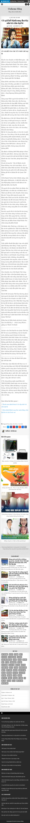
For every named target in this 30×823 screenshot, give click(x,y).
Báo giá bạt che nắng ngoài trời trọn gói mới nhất (14, 811)
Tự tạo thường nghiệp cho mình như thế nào (13, 721)
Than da (10, 678)
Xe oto (13, 681)
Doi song (20, 662)
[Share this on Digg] (23, 427)
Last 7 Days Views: (6, 698)
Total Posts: (4, 706)
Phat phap (9, 424)
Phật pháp (13, 17)
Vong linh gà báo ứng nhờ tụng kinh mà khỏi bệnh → (16, 549)
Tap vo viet (4, 678)
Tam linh (20, 424)
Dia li (3, 662)
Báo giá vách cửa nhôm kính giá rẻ (10, 815)
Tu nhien (21, 678)
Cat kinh (16, 654)
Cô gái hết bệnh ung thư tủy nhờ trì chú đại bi (15, 22)
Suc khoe (15, 424)
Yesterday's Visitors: (7, 695)
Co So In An (4, 657)
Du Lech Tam (11, 665)
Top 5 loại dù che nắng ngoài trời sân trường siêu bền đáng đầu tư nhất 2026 (18, 573)
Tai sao (14, 675)
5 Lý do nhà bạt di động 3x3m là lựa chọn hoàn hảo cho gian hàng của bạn (18, 612)
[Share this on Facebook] (11, 427)
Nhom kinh (9, 673)
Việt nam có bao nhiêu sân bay (9, 755)
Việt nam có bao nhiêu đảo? (9, 748)
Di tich (7, 662)
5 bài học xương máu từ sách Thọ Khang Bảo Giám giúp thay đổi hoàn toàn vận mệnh (18, 624)
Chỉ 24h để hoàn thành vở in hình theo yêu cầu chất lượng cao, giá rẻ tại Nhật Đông (18, 586)
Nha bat (3, 673)
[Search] (28, 4)
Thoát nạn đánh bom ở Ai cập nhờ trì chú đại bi (14, 735)
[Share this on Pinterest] (14, 427)
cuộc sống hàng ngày (7, 660)
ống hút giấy (20, 681)
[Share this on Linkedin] (17, 427)
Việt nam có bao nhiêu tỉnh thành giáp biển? (13, 751)
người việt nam (22, 670)
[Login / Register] (26, 4)
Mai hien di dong (22, 667)
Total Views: (4, 704)
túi (25, 678)
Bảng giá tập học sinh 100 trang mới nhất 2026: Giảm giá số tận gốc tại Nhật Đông (18, 599)
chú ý (21, 654)
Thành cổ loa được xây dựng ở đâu (10, 758)
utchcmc (10, 26)
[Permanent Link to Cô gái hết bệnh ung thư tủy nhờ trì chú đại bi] (15, 38)
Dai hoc (19, 660)
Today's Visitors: (5, 692)
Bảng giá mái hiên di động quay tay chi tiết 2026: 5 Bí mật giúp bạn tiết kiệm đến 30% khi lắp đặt (18, 561)
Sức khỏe (18, 17)
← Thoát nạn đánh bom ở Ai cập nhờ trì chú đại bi (13, 547)
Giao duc (18, 665)
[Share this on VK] (25, 427)
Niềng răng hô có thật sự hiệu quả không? (15, 541)
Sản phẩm (9, 675)
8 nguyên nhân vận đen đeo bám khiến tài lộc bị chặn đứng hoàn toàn (18, 637)
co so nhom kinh (12, 657)
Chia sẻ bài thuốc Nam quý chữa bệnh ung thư (13, 776)
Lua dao (16, 667)
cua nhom (19, 657)
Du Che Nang (4, 665)
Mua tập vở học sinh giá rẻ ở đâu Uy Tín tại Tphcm (15, 808)
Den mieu (25, 660)
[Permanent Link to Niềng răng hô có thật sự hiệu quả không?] (15, 528)
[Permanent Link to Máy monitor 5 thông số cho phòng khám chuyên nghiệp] (15, 449)
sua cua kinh (22, 673)
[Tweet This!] (8, 427)
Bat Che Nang (5, 654)
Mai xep (3, 670)
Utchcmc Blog (15, 8)
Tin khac (15, 678)
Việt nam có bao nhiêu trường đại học (11, 765)
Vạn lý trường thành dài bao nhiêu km (11, 762)
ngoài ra (15, 670)
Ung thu (4, 681)
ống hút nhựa (5, 683)
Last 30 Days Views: (6, 701)
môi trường (9, 670)
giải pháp (23, 665)
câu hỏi (14, 660)
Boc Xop (11, 654)
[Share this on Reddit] (20, 427)
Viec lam (9, 681)
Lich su (11, 667)
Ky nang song (5, 667)
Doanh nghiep (13, 662)
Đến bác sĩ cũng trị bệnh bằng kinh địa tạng (13, 773)
